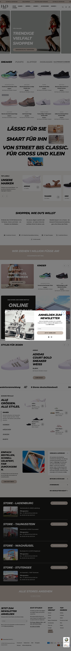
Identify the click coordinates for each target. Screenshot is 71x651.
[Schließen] (63, 313)
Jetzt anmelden (50, 332)
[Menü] (69, 638)
